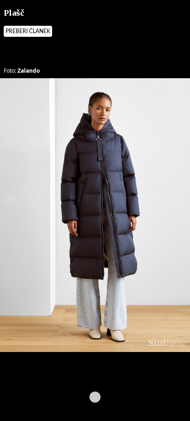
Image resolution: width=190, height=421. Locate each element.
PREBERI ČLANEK (28, 31)
